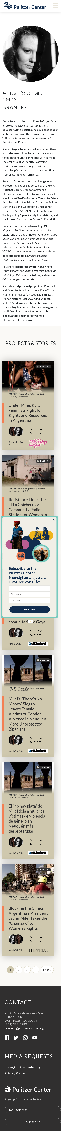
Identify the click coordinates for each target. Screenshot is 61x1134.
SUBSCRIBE (29, 609)
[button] (30, 573)
